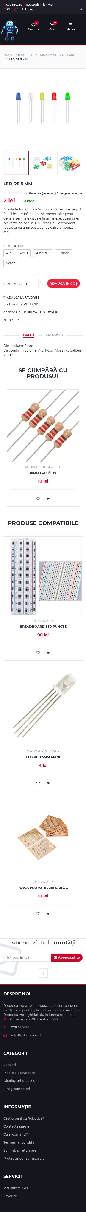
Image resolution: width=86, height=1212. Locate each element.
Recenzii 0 (54, 335)
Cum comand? (15, 1134)
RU (8, 9)
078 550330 (14, 4)
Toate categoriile (18, 55)
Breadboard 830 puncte (43, 626)
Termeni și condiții (18, 1142)
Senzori (9, 1065)
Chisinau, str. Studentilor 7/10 (34, 1019)
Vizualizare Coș (15, 1188)
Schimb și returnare (19, 1150)
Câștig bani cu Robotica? (23, 1118)
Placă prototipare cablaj (43, 888)
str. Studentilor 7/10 (39, 4)
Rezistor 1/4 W (43, 473)
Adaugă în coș (64, 283)
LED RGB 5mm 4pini (43, 757)
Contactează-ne (16, 1126)
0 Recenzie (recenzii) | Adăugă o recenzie (54, 193)
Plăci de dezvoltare (19, 1073)
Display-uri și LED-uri (57, 55)
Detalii (28, 335)
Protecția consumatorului (24, 1158)
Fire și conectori (16, 1089)
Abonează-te (68, 957)
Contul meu (24, 9)
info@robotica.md (25, 1035)
